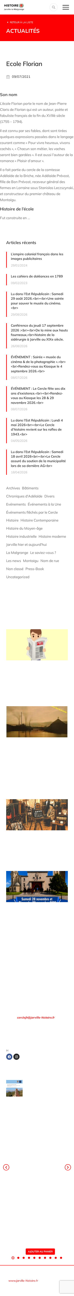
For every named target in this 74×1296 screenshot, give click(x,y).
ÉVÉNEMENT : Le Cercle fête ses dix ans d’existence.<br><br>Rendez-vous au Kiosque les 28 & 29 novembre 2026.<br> (38, 395)
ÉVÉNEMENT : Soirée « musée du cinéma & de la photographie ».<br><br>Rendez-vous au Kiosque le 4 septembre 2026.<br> (38, 364)
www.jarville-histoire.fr (23, 1281)
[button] (13, 1258)
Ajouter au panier (40, 1251)
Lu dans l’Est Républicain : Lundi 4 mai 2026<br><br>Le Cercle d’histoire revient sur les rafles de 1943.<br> (37, 427)
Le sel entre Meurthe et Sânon (44, 1092)
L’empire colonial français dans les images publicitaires (37, 256)
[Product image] (14, 1088)
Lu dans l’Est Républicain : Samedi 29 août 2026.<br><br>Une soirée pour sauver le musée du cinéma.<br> (37, 301)
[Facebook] (9, 1057)
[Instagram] (16, 1057)
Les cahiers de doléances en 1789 (37, 276)
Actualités (23, 30)
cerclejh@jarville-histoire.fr (36, 1017)
